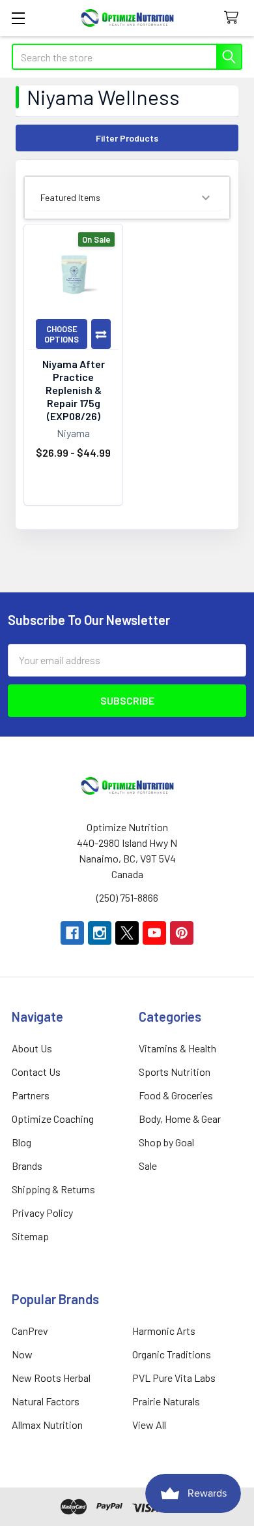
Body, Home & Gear (180, 1118)
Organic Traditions (171, 1354)
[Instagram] (99, 933)
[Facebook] (72, 933)
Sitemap (30, 1236)
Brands (27, 1165)
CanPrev (30, 1330)
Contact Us (36, 1071)
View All (149, 1424)
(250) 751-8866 (127, 897)
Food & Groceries (176, 1095)
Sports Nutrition (174, 1071)
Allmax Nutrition (47, 1424)
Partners (30, 1095)
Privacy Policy (42, 1212)
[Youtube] (154, 933)
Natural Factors (45, 1401)
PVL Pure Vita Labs (174, 1377)
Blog (21, 1142)
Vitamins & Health (177, 1048)
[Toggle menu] (18, 18)
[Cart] (234, 18)
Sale (148, 1165)
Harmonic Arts (163, 1330)
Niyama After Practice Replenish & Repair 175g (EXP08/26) (73, 390)
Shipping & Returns (53, 1189)
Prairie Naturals (166, 1401)
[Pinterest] (181, 933)
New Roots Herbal (51, 1377)
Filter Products (127, 138)
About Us (32, 1048)
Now (22, 1354)
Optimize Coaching (53, 1118)
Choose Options (61, 334)
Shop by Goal (166, 1142)
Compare (101, 334)
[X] (127, 933)
